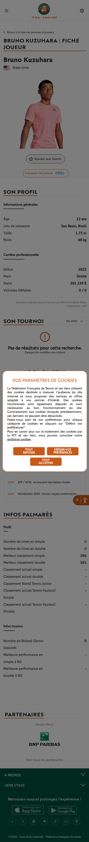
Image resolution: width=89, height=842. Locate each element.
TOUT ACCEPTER (46, 462)
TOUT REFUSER (29, 451)
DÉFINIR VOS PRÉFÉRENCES (62, 451)
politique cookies (19, 439)
